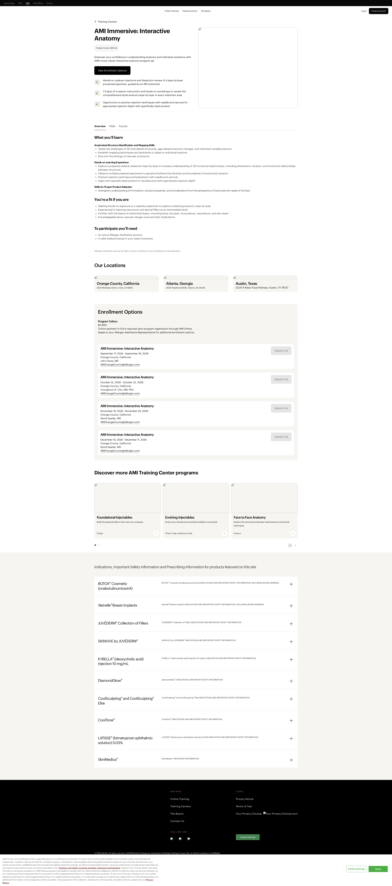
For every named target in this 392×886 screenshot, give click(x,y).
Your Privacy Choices (249, 813)
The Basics (205, 11)
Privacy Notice (245, 798)
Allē (20, 3)
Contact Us (177, 821)
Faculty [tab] (123, 126)
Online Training (172, 11)
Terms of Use (244, 806)
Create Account (378, 11)
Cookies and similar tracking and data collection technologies (89, 868)
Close (378, 869)
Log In (364, 11)
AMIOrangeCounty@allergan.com (120, 364)
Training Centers (189, 11)
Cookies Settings (247, 837)
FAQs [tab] (112, 126)
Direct (50, 3)
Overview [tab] (100, 126)
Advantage (9, 3)
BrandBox (38, 3)
